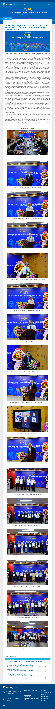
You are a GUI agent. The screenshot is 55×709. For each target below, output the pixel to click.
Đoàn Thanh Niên (45, 694)
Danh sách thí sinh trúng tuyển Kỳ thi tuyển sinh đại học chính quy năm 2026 (21, 664)
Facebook (44, 656)
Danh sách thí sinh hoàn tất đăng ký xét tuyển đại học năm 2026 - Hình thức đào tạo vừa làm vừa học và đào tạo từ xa (28, 666)
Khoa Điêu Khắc (45, 698)
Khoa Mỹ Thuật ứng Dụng (46, 692)
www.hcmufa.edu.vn (6, 704)
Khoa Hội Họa (44, 690)
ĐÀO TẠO (41, 4)
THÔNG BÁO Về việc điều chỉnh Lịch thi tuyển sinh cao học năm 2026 (20, 670)
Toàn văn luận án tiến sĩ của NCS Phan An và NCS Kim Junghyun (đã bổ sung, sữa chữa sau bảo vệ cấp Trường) (27, 662)
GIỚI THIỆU (25, 4)
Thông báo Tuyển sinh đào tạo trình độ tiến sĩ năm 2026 (17, 674)
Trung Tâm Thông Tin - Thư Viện (31, 692)
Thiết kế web (25, 700)
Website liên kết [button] (27, 696)
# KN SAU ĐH (13, 656)
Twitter (49, 656)
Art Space (44, 700)
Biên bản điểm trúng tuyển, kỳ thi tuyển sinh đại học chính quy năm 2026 (20, 665)
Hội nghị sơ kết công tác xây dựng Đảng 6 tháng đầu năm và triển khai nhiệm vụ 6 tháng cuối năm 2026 (26, 675)
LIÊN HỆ (47, 4)
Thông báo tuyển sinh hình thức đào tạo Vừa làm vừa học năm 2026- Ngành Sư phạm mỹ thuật (24, 661)
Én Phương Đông (30, 700)
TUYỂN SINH (33, 4)
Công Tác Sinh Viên (45, 696)
